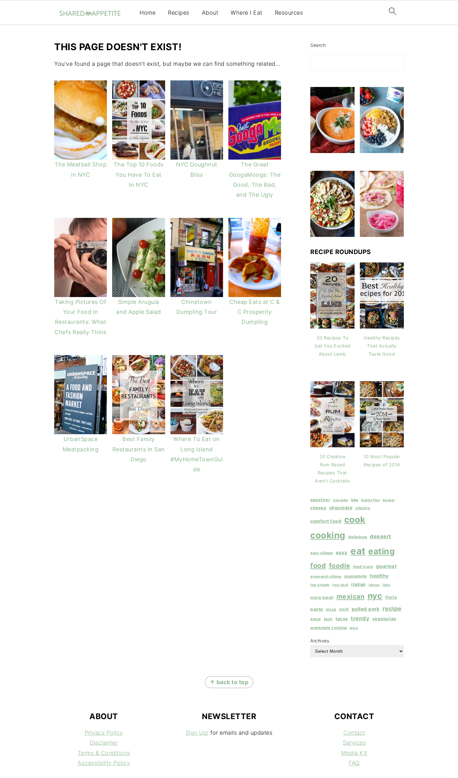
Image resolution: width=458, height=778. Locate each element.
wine (354, 628)
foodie (339, 565)
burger (389, 500)
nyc (375, 596)
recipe (392, 608)
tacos (342, 618)
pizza (331, 609)
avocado (340, 500)
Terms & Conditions (104, 753)
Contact (354, 732)
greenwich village (325, 576)
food (318, 565)
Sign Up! (197, 732)
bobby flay (370, 500)
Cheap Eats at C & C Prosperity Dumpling (254, 312)
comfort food (325, 521)
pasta (316, 609)
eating (381, 551)
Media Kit (354, 753)
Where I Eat (246, 12)
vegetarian (384, 618)
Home (147, 12)
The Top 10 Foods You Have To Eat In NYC (139, 174)
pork (344, 609)
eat (358, 550)
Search (318, 45)
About (210, 12)
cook (354, 519)
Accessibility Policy (104, 763)
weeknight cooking (328, 628)
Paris (391, 597)
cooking (328, 535)
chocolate (341, 507)
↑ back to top (229, 682)
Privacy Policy (104, 732)
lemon (374, 585)
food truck (363, 566)
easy (342, 552)
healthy (379, 576)
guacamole (355, 576)
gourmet (386, 566)
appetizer (320, 499)
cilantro (362, 508)
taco (328, 619)
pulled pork (366, 609)
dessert (380, 536)
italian (358, 584)
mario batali (321, 597)
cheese (318, 507)
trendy (360, 618)
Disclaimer (104, 742)
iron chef (340, 585)
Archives (319, 640)
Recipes (178, 12)
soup (315, 619)
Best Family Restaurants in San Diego (138, 449)
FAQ (354, 763)
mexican (350, 596)
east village (321, 553)
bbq (354, 500)
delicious (357, 537)
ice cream (320, 585)
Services (354, 742)
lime (386, 585)
